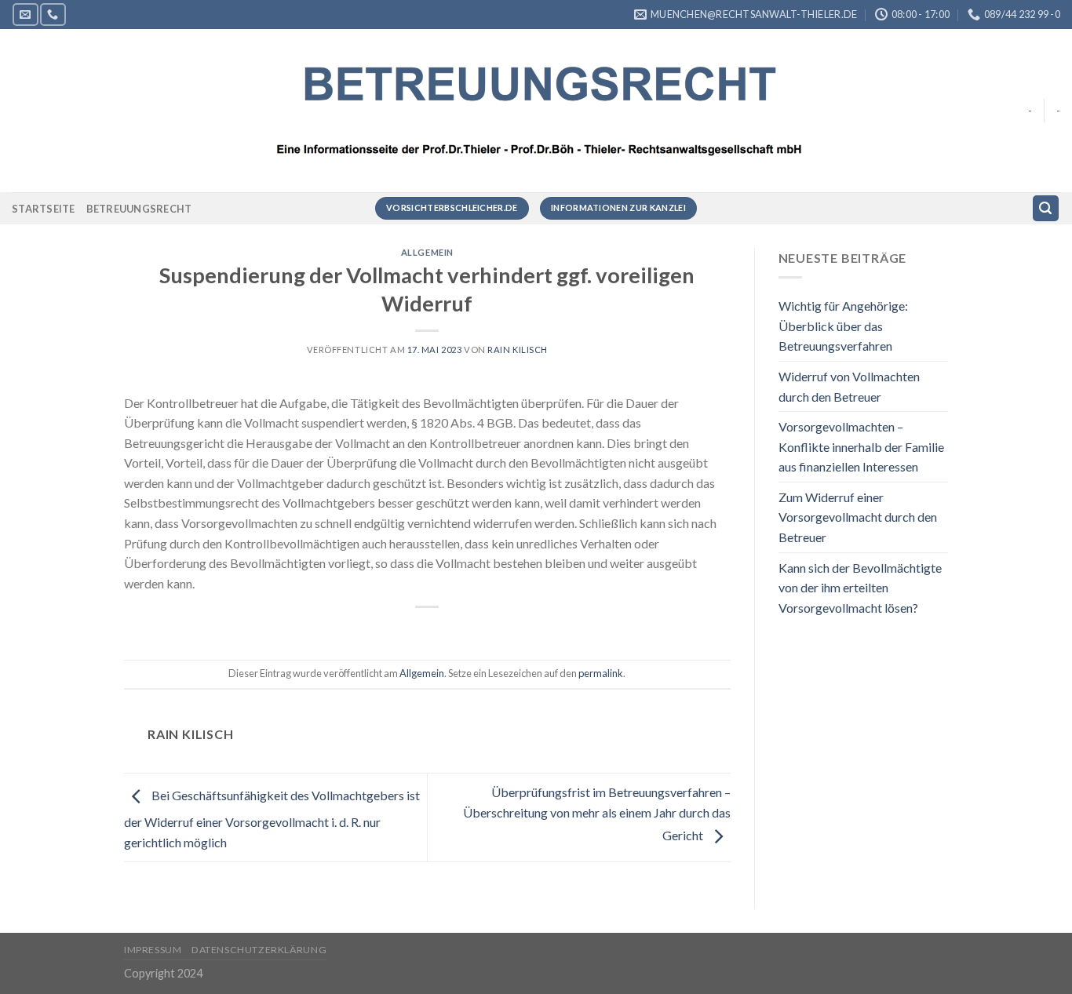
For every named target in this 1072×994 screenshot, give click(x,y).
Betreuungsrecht (139, 208)
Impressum (153, 950)
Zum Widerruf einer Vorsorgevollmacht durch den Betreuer (857, 517)
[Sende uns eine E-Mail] (25, 14)
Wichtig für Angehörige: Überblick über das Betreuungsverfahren (843, 325)
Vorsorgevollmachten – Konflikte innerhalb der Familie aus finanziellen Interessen (861, 446)
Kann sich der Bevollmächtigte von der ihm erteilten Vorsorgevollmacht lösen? (860, 587)
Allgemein (427, 252)
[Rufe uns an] (52, 14)
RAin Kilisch (517, 349)
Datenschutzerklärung (258, 950)
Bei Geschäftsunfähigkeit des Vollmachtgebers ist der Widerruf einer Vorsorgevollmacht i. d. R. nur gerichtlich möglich (272, 819)
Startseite (43, 208)
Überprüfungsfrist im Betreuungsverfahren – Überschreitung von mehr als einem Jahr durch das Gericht (597, 814)
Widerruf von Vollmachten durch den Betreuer (849, 386)
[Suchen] (1046, 208)
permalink (600, 673)
